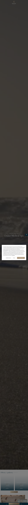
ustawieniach (13, 255)
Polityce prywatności (5, 249)
